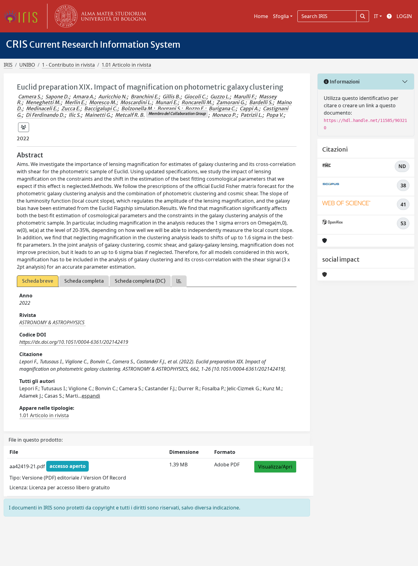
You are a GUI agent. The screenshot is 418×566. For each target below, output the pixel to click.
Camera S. (29, 97)
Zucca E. (70, 108)
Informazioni (344, 82)
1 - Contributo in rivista (68, 64)
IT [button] (376, 16)
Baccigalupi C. (100, 108)
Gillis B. (171, 97)
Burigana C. (222, 108)
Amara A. (83, 97)
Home (261, 16)
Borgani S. (169, 108)
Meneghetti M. (43, 102)
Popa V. (275, 115)
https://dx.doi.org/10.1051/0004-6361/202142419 (73, 342)
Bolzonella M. (137, 108)
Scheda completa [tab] (84, 281)
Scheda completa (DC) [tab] (140, 281)
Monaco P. (224, 115)
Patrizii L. (251, 115)
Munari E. (166, 102)
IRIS (8, 64)
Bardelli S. (261, 102)
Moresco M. (102, 102)
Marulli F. (244, 97)
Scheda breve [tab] (37, 281)
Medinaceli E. (41, 108)
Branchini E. (145, 97)
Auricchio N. (112, 97)
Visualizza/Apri (275, 466)
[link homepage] (23, 16)
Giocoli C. (195, 97)
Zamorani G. (230, 102)
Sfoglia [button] (281, 16)
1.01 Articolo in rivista (126, 64)
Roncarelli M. (196, 102)
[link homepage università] (99, 16)
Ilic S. (75, 115)
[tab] (179, 281)
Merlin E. (75, 102)
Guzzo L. (220, 97)
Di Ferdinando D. (45, 115)
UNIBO (27, 64)
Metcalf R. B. (130, 115)
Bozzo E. (195, 108)
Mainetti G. (98, 115)
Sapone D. (57, 97)
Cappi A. (249, 108)
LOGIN (404, 16)
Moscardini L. (135, 102)
